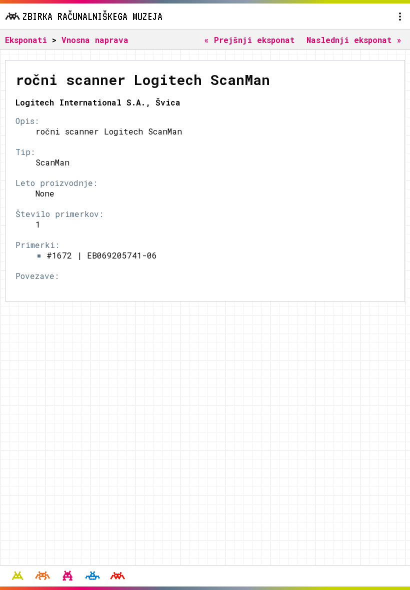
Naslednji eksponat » (354, 39)
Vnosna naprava (95, 39)
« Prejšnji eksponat (249, 39)
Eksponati (26, 39)
